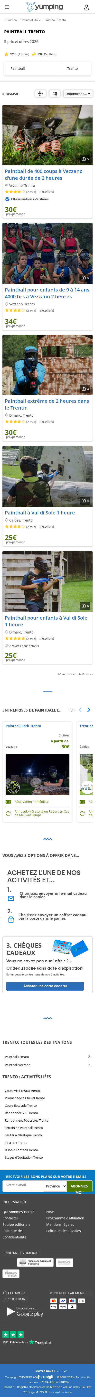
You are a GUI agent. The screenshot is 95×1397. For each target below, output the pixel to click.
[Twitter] (50, 1378)
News (50, 1211)
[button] (87, 710)
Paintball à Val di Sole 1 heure (40, 512)
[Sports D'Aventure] (44, 7)
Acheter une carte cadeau (45, 986)
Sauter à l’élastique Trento (23, 1135)
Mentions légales (60, 1224)
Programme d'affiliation (65, 1218)
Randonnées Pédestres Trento (26, 1120)
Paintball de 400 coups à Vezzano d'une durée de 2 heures (44, 174)
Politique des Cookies (63, 1230)
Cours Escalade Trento (21, 1105)
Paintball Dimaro (17, 1056)
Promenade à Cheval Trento (25, 1098)
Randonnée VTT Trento (21, 1113)
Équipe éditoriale (16, 1224)
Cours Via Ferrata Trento (22, 1090)
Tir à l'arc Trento (16, 1142)
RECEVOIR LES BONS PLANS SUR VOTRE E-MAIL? (46, 1176)
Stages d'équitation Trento (24, 1157)
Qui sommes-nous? (18, 1211)
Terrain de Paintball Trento (24, 1128)
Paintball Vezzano (17, 1065)
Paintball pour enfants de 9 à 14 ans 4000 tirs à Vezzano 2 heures (47, 293)
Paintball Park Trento (23, 726)
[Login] (86, 7)
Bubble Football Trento (21, 1150)
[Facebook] (38, 1378)
